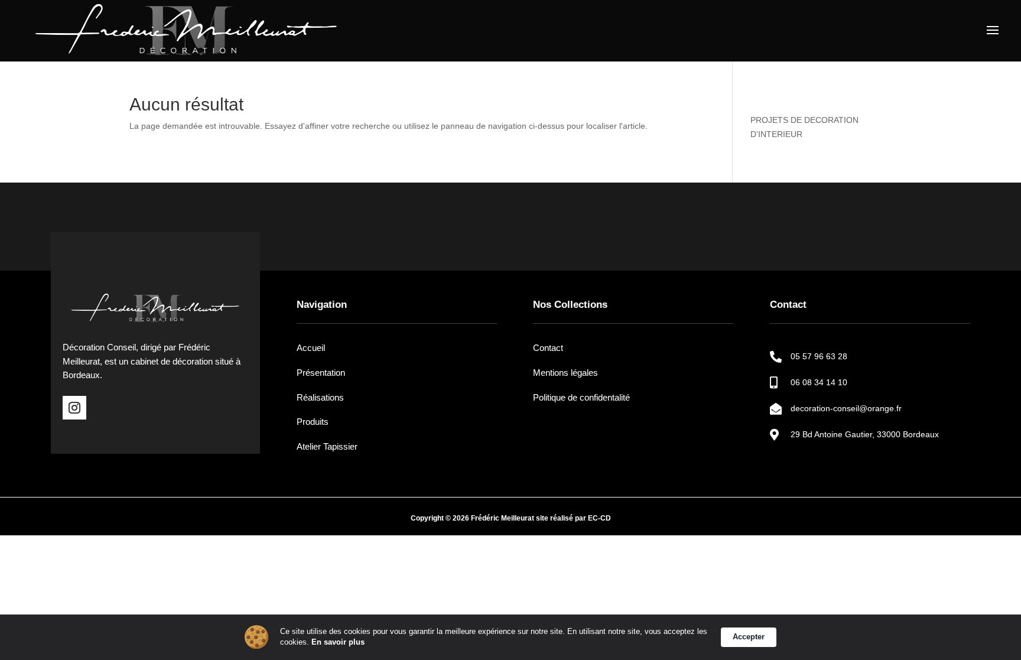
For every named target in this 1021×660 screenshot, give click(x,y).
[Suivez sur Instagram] (74, 408)
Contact (548, 348)
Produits (313, 422)
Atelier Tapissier (327, 446)
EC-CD (599, 518)
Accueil (311, 348)
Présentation (321, 373)
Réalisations (320, 397)
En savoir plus (338, 642)
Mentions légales (565, 373)
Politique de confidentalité (581, 397)
